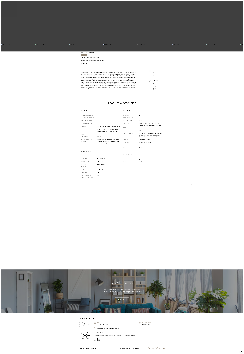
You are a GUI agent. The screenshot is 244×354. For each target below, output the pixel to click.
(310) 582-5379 (146, 324)
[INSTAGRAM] (153, 348)
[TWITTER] (160, 348)
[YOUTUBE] (163, 348)
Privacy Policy (135, 348)
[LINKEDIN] (156, 348)
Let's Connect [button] (122, 299)
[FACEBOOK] (149, 348)
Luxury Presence (91, 348)
